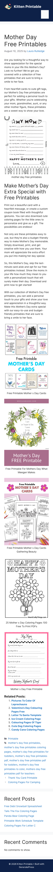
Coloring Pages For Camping (24, 782)
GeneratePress (26, 867)
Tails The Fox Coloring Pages (20, 811)
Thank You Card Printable (22, 777)
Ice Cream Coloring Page (26, 718)
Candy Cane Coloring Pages (28, 729)
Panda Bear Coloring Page (19, 816)
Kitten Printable (27, 6)
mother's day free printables (24, 742)
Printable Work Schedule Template (23, 820)
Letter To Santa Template (26, 715)
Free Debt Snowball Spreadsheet (23, 806)
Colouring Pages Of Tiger (26, 722)
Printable (13, 738)
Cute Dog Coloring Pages (26, 726)
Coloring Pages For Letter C (19, 825)
